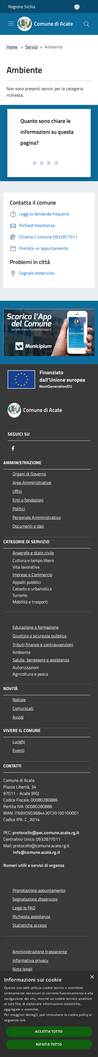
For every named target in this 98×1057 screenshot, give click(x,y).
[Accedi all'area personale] (77, 7)
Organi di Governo (29, 473)
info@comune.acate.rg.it (36, 852)
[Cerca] (86, 24)
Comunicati (23, 708)
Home (12, 47)
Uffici (17, 491)
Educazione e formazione (36, 627)
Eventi (18, 750)
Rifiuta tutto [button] (49, 1044)
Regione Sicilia (21, 6)
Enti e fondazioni (28, 500)
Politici (19, 508)
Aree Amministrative (32, 482)
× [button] (92, 977)
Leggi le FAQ (24, 907)
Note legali (22, 969)
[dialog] (49, 1014)
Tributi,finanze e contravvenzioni (43, 644)
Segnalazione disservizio (35, 899)
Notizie (19, 699)
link (22, 1020)
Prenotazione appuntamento (39, 890)
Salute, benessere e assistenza (41, 660)
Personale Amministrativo (37, 517)
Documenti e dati (28, 526)
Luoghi (19, 741)
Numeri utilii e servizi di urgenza (33, 865)
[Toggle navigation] (11, 23)
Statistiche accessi (30, 925)
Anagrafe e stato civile (33, 552)
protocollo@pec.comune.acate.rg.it (46, 832)
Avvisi (18, 717)
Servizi (31, 47)
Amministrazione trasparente (40, 951)
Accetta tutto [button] (49, 1031)
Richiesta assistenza (31, 916)
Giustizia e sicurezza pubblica (39, 636)
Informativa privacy (30, 960)
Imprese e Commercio (32, 574)
